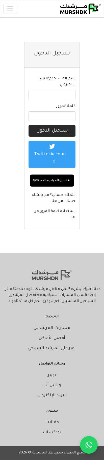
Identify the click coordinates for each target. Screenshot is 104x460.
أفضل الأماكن (52, 338)
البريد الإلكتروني (52, 395)
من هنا (57, 201)
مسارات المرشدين (52, 328)
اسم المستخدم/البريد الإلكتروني (57, 82)
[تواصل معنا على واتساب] (89, 445)
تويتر (52, 375)
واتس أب (52, 385)
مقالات (52, 422)
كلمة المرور (65, 106)
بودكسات (52, 432)
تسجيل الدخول (52, 130)
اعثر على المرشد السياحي (52, 348)
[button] (52, 180)
